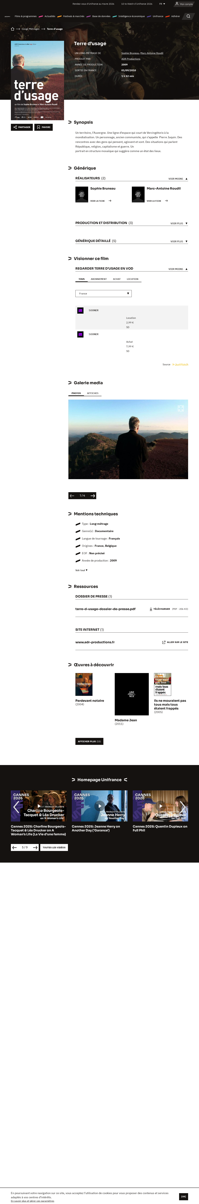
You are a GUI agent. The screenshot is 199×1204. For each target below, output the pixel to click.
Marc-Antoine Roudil (151, 53)
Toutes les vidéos (54, 847)
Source (167, 364)
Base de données (101, 16)
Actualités (50, 16)
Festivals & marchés (73, 16)
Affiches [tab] (92, 393)
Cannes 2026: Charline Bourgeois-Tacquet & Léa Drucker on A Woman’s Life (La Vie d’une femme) (38, 830)
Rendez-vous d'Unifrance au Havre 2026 (93, 3)
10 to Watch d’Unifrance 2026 (136, 3)
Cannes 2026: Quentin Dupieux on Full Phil (160, 828)
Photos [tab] (76, 393)
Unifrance (158, 16)
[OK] (183, 1196)
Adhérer (175, 16)
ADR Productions (130, 58)
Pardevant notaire (89, 701)
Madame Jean (126, 720)
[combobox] (103, 293)
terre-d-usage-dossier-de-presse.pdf (105, 609)
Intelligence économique (131, 16)
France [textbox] (83, 293)
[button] (181, 409)
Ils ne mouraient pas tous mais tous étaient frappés (170, 704)
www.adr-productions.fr (95, 642)
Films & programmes (26, 16)
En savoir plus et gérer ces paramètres (32, 1200)
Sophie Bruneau (130, 53)
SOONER (93, 310)
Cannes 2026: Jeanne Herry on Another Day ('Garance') (96, 828)
